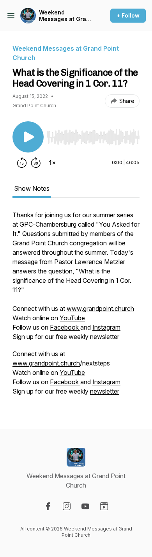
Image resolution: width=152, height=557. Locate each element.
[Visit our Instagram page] (67, 506)
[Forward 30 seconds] (35, 162)
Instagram (106, 327)
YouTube (72, 318)
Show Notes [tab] (31, 188)
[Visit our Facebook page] (48, 506)
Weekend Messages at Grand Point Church (66, 16)
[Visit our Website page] (104, 506)
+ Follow (128, 15)
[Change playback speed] (52, 162)
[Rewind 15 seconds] (21, 162)
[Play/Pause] (28, 137)
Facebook (65, 327)
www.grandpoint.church (100, 308)
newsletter (104, 337)
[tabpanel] (76, 307)
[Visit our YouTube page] (85, 506)
